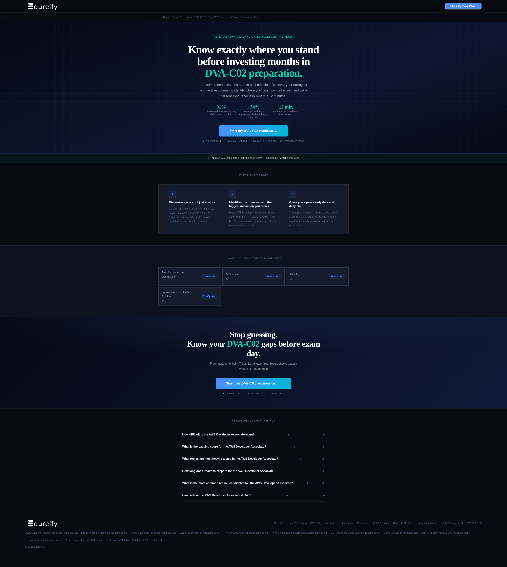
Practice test (330, 523)
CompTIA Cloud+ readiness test (401, 532)
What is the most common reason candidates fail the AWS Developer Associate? (245, 483)
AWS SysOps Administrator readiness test (246, 532)
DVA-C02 (315, 523)
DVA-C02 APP (474, 523)
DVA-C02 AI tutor (402, 523)
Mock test (362, 523)
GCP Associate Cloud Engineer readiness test (355, 532)
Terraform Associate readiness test (43, 540)
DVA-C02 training (380, 523)
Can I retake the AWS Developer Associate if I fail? (235, 495)
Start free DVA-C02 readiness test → (253, 383)
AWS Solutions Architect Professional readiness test (299, 532)
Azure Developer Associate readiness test (153, 532)
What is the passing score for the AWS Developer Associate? (238, 447)
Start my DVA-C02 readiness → (253, 131)
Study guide (347, 523)
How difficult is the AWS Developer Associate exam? (236, 435)
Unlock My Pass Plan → (463, 6)
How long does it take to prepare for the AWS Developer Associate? (241, 471)
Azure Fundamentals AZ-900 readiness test (444, 532)
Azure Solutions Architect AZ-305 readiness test (139, 540)
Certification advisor (425, 523)
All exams (279, 523)
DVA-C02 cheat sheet (451, 523)
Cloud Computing (297, 523)
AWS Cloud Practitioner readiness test (199, 532)
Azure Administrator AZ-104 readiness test (88, 540)
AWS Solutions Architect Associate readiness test (51, 532)
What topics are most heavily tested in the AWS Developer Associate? (241, 459)
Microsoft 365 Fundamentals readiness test (104, 532)
